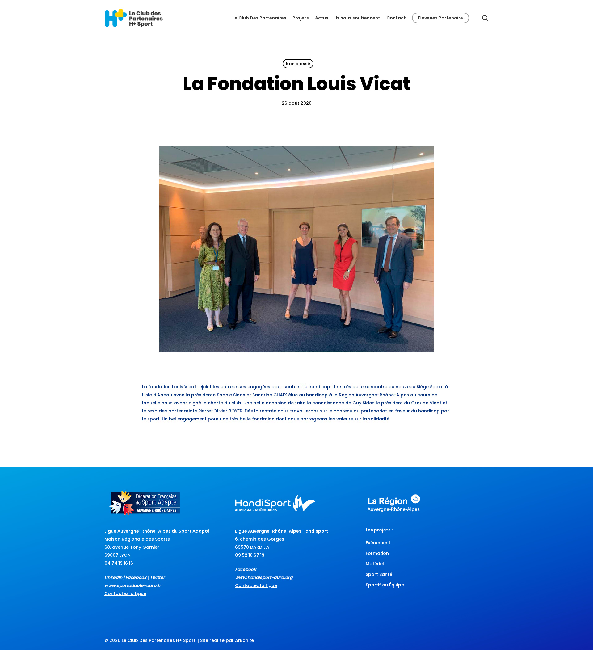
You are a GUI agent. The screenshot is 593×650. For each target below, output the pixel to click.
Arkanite (244, 640)
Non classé (298, 64)
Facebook (135, 577)
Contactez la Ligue (125, 593)
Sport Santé (379, 574)
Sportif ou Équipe (385, 585)
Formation (377, 553)
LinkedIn (113, 577)
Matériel (375, 564)
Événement (378, 543)
